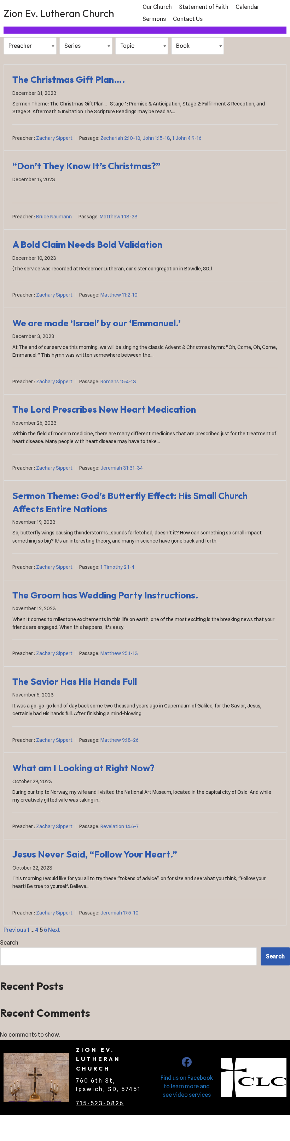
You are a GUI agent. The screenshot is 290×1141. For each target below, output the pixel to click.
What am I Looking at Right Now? (83, 768)
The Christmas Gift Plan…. (68, 79)
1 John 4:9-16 (187, 138)
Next (54, 930)
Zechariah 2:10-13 (120, 138)
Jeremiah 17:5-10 (119, 913)
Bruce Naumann (54, 216)
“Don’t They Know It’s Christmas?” (86, 166)
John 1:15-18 (156, 138)
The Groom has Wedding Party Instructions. (105, 595)
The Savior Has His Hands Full (74, 681)
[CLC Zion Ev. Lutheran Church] (187, 1063)
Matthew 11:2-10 (119, 295)
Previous (15, 930)
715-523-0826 (100, 1103)
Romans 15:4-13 (118, 381)
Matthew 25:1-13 (119, 653)
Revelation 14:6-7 (119, 826)
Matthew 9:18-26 (119, 740)
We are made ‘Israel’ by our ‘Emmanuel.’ (96, 323)
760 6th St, (96, 1080)
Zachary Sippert (54, 138)
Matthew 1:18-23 (119, 216)
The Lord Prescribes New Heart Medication (104, 409)
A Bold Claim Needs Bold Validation (87, 244)
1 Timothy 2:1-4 (117, 567)
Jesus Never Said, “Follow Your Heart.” (94, 854)
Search (9, 942)
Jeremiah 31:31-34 (121, 468)
